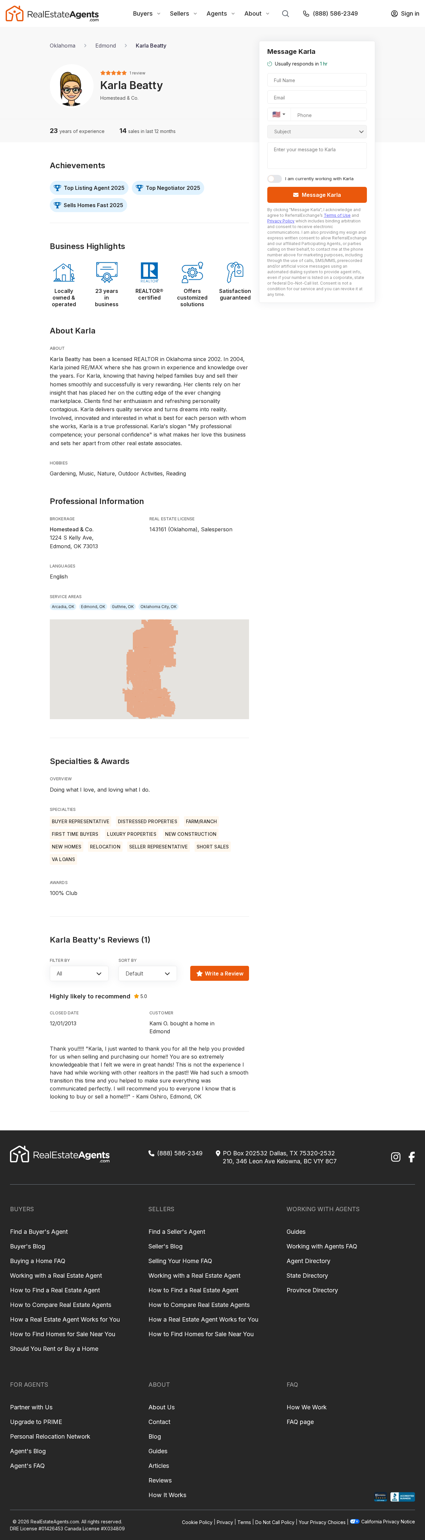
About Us (161, 1407)
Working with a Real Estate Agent (56, 1275)
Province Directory (312, 1290)
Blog (154, 1436)
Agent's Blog (28, 1451)
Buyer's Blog (27, 1246)
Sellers (179, 13)
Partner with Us (31, 1407)
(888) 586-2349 (335, 13)
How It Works (167, 1494)
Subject (282, 131)
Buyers (143, 13)
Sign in (410, 13)
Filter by (60, 960)
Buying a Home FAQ (37, 1260)
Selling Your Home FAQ (180, 1260)
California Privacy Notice (388, 1521)
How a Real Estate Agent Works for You (65, 1319)
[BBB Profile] (402, 1497)
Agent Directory (308, 1260)
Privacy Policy (281, 220)
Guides (296, 1231)
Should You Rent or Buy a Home (54, 1348)
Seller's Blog (165, 1246)
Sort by (128, 960)
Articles (158, 1465)
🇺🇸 (276, 114)
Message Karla (321, 195)
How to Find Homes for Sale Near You (62, 1334)
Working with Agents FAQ (322, 1246)
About (253, 13)
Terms (244, 1522)
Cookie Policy (197, 1522)
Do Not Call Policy (275, 1522)
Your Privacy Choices (322, 1522)
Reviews (160, 1480)
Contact (159, 1421)
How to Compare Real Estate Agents (60, 1304)
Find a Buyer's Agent (39, 1231)
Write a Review (224, 973)
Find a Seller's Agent (176, 1231)
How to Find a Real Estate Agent (55, 1290)
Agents (217, 13)
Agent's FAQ (27, 1465)
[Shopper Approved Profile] (380, 1497)
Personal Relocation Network (50, 1436)
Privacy (225, 1522)
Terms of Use (337, 215)
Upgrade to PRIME (36, 1421)
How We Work (307, 1407)
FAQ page (300, 1421)
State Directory (307, 1275)
